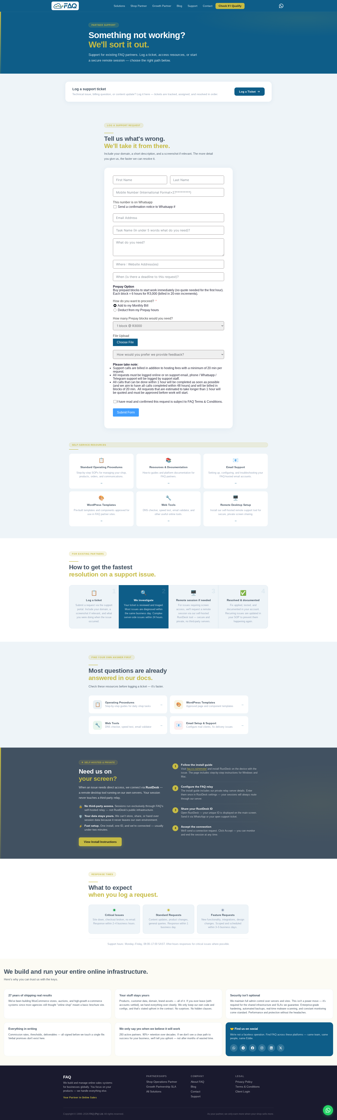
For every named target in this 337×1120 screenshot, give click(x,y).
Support (192, 5)
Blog (179, 5)
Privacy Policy (243, 1081)
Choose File (125, 342)
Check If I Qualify (230, 5)
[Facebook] (252, 1048)
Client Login (242, 1091)
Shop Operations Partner (161, 1081)
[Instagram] (262, 1048)
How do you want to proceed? (133, 301)
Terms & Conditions (247, 1086)
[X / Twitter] (280, 1048)
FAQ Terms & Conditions (205, 401)
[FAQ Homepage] (65, 6)
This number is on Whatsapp (133, 202)
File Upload (121, 335)
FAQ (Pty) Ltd (96, 1114)
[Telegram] (243, 1048)
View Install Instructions (100, 841)
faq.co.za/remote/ (197, 768)
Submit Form (126, 412)
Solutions (119, 5)
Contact (207, 5)
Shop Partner (138, 5)
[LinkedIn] (271, 1048)
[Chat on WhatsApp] (328, 1110)
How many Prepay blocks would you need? (143, 318)
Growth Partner (161, 5)
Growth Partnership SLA (161, 1086)
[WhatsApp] (281, 6)
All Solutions (153, 1091)
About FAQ (197, 1081)
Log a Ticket (247, 91)
